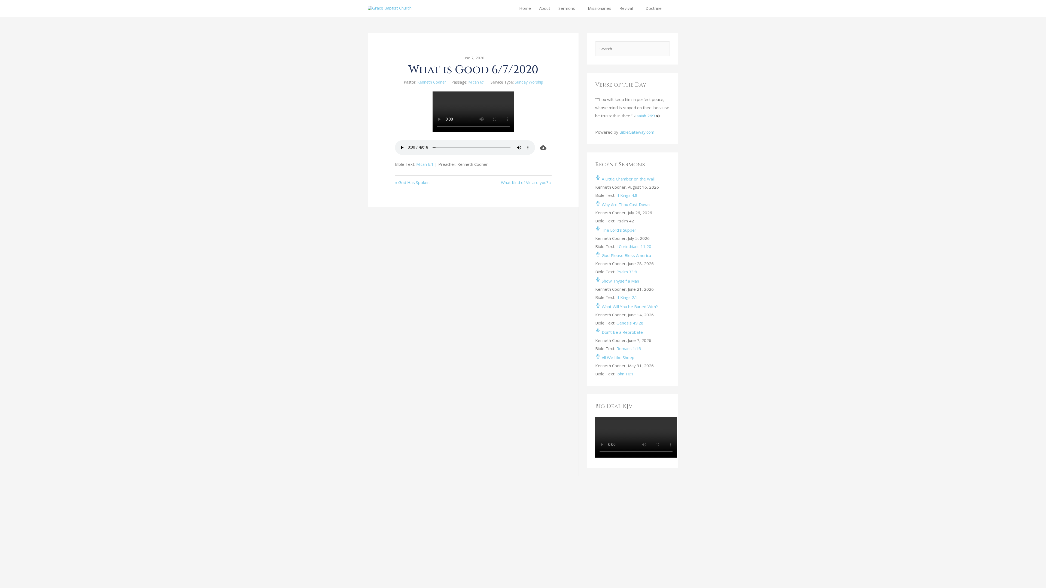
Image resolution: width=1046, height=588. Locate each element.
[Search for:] (632, 48)
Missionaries (599, 8)
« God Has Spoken (412, 182)
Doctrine (654, 8)
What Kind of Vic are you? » (526, 182)
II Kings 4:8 (626, 195)
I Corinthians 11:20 (633, 246)
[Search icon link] (672, 8)
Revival (626, 8)
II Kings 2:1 (626, 297)
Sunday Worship (529, 82)
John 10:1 (625, 373)
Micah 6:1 (476, 82)
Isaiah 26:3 (645, 115)
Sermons (566, 8)
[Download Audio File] (543, 147)
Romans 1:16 (628, 348)
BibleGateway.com (636, 132)
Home (525, 8)
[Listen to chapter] (658, 115)
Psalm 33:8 (626, 271)
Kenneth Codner (431, 82)
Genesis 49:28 (629, 323)
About (544, 8)
